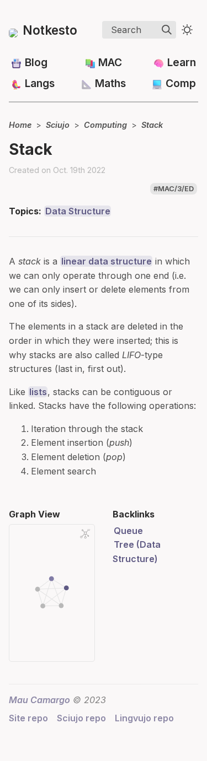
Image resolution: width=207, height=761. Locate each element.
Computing (105, 124)
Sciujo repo (81, 718)
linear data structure (106, 261)
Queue (128, 530)
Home (20, 124)
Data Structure (77, 211)
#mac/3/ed (173, 189)
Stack (152, 124)
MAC (110, 62)
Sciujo (58, 124)
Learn (181, 62)
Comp (181, 83)
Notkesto (50, 30)
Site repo (28, 718)
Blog (36, 62)
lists (38, 391)
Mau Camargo (39, 699)
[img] (167, 30)
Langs (40, 83)
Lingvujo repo (144, 718)
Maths (110, 83)
